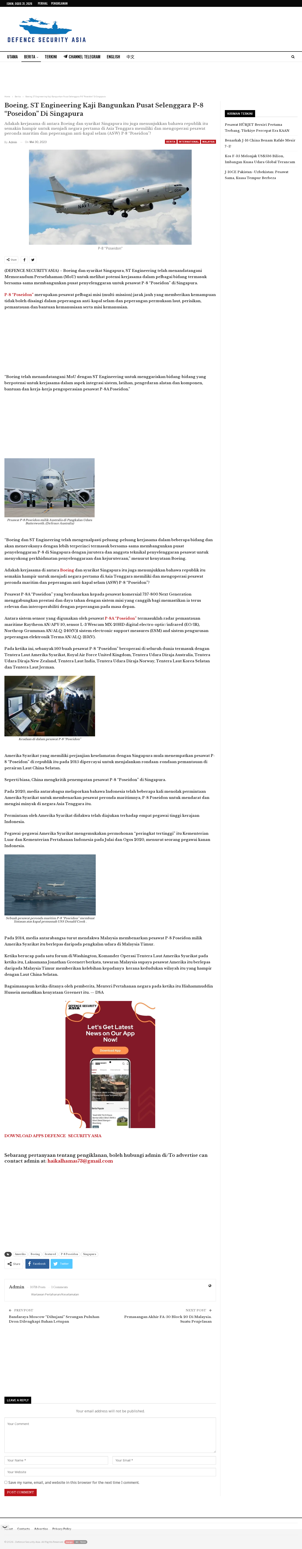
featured (50, 1254)
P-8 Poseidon (69, 1254)
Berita (29, 56)
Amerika (20, 1254)
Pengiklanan (59, 3)
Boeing (67, 570)
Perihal (43, 3)
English (113, 56)
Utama (12, 56)
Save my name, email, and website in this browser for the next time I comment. (73, 1482)
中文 (130, 56)
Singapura (89, 1254)
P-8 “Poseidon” (19, 294)
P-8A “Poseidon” (121, 618)
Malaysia (208, 141)
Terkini (51, 56)
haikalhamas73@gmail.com (80, 1161)
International (189, 141)
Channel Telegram (84, 56)
